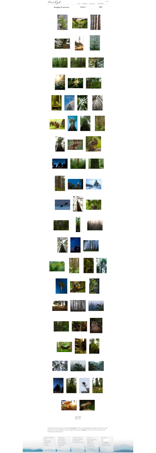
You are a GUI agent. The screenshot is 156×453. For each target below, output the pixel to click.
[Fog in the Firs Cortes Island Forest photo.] (78, 204)
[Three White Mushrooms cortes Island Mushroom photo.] (60, 306)
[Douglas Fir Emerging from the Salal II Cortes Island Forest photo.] (100, 124)
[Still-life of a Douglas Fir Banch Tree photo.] (80, 23)
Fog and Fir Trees (86, 255)
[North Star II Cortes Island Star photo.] (60, 164)
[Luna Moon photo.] (69, 103)
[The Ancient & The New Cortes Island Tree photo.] (94, 346)
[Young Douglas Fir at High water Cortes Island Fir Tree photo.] (62, 22)
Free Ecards (91, 3)
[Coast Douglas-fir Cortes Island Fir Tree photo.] (62, 44)
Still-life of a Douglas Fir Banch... (76, 32)
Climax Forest (68, 395)
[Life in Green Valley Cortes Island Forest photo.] (61, 326)
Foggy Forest (88, 234)
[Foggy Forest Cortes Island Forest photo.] (95, 225)
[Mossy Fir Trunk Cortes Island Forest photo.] (78, 164)
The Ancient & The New (92, 356)
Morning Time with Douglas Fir (77, 52)
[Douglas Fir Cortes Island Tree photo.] (60, 144)
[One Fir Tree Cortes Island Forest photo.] (60, 183)
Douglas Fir (56, 154)
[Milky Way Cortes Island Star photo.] (75, 245)
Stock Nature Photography (77, 439)
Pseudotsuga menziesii (92, 71)
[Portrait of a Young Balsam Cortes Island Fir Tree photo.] (93, 83)
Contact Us (46, 443)
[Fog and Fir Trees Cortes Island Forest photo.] (91, 246)
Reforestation (56, 92)
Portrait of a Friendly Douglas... (90, 154)
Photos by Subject (61, 440)
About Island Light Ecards (91, 439)
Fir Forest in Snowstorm (55, 375)
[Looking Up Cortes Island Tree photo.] (72, 124)
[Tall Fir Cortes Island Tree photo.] (61, 286)
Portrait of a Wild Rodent (83, 414)
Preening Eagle (81, 395)
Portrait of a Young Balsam (89, 92)
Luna (64, 112)
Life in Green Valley (56, 335)
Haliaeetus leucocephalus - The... (59, 214)
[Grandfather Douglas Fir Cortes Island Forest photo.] (60, 63)
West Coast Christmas (89, 193)
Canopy (97, 275)
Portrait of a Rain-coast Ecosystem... (59, 234)
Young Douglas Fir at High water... (60, 32)
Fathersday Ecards (90, 448)
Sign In (107, 1)
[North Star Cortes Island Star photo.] (58, 386)
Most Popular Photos (62, 442)
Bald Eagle (71, 375)
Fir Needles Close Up (52, 275)
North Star (54, 395)
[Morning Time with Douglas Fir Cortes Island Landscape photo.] (79, 43)
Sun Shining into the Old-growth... (72, 92)
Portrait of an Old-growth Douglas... (94, 172)
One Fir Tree (56, 193)
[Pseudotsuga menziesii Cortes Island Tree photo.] (85, 124)
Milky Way (71, 255)
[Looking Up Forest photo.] (62, 245)
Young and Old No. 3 (54, 112)
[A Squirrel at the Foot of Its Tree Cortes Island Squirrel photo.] (57, 124)
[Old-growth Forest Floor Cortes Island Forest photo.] (97, 386)
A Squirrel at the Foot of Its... (53, 133)
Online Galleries (61, 445)
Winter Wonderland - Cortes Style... (96, 112)
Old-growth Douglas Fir (74, 71)
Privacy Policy (46, 445)
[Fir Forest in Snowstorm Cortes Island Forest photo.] (60, 366)
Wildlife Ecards (89, 442)
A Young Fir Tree (77, 356)
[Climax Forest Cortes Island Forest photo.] (71, 386)
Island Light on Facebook (105, 445)
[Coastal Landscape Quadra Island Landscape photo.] (96, 366)
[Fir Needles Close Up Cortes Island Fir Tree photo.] (57, 266)
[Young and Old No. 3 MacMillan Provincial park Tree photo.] (56, 103)
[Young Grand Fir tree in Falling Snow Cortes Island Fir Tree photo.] (94, 43)
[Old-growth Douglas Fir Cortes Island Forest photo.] (78, 63)
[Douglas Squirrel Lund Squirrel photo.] (93, 205)
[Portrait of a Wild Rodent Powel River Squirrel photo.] (87, 405)
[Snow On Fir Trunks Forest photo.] (95, 22)
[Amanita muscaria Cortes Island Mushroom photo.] (69, 405)
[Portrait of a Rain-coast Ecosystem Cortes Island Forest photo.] (61, 225)
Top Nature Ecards (90, 440)
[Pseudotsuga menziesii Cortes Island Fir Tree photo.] (96, 63)
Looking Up (69, 133)
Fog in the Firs (74, 214)
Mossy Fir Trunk (72, 172)
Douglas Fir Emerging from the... (97, 133)
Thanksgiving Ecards (91, 445)
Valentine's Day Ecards (91, 449)
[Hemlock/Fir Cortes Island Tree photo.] (88, 266)
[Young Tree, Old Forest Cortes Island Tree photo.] (79, 326)
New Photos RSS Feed (105, 443)
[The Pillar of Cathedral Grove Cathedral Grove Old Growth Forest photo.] (78, 225)
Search (59, 446)
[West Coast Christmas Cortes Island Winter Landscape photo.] (93, 184)
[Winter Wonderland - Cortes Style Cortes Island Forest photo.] (97, 103)
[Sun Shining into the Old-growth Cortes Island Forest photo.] (75, 83)
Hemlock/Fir (85, 275)
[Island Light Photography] (54, 4)
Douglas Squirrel (70, 154)
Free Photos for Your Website (78, 442)
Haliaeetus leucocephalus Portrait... (73, 193)
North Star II (53, 172)
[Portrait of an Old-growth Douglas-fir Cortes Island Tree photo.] (96, 164)
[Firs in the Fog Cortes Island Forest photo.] (78, 306)
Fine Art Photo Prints (76, 440)
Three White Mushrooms (55, 315)
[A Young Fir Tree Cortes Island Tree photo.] (80, 346)
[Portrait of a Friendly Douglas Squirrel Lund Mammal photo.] (93, 144)
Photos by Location (61, 439)
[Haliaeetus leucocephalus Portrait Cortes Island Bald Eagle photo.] (75, 184)
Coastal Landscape (91, 375)
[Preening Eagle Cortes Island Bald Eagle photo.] (84, 386)
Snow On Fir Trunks (93, 32)
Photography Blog (47, 442)
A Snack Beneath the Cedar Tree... (75, 296)
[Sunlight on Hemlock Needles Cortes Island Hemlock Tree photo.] (94, 286)
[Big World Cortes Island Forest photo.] (82, 103)
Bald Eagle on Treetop (91, 315)
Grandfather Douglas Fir (55, 71)
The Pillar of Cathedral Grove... (76, 234)
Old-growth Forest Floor (95, 395)
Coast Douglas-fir (57, 52)
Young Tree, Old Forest (75, 335)
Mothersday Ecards (90, 446)
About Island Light (47, 440)
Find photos (84, 3)
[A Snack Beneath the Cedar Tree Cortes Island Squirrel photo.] (77, 287)
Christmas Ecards (90, 443)
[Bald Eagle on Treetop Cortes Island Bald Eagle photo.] (96, 306)
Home (79, 3)
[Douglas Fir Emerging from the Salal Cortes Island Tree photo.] (74, 266)
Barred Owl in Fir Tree (93, 335)
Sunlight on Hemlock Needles (92, 296)
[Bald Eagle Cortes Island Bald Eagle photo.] (78, 366)
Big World (78, 112)
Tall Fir (56, 296)
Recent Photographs (62, 443)
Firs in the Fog (72, 315)
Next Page (78, 417)
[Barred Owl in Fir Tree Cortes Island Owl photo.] (96, 326)
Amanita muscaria (64, 414)
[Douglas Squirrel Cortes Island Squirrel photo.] (75, 145)
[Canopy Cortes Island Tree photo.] (101, 266)
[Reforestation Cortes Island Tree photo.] (60, 82)
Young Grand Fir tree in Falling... (92, 52)
